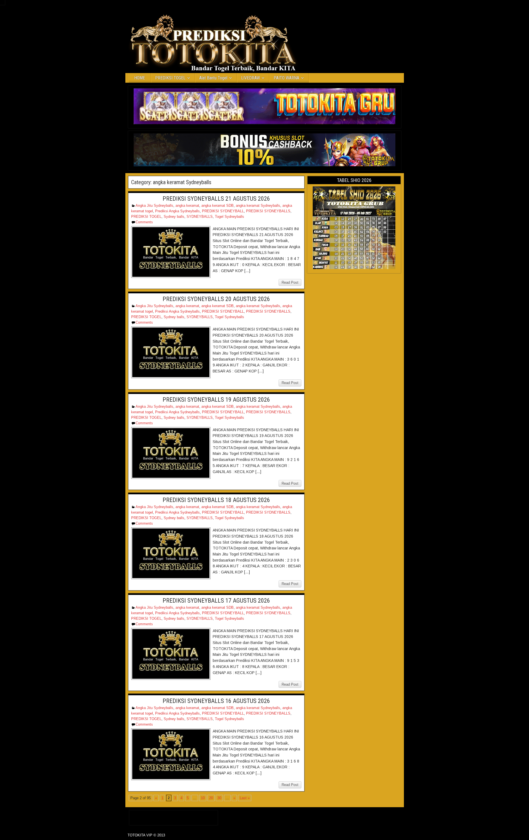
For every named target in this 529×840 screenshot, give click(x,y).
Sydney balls (174, 216)
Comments (144, 222)
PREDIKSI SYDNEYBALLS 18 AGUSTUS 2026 (216, 500)
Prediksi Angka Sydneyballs (177, 211)
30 (219, 798)
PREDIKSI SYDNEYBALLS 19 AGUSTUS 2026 (216, 399)
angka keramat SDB (217, 205)
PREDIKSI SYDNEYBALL (223, 211)
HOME (139, 77)
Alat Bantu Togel (213, 77)
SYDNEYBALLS (200, 216)
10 (203, 798)
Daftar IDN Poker (173, 816)
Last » (245, 798)
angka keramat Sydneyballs (258, 205)
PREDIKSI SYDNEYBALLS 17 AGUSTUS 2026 (216, 600)
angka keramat (187, 205)
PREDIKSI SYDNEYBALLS (268, 211)
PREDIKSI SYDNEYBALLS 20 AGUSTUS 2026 (216, 299)
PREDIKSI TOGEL (170, 77)
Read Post (290, 282)
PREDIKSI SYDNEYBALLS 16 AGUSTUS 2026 (216, 700)
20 (211, 798)
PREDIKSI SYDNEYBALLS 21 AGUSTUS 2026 (216, 198)
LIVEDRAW (250, 77)
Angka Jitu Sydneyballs (154, 205)
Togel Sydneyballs (229, 216)
